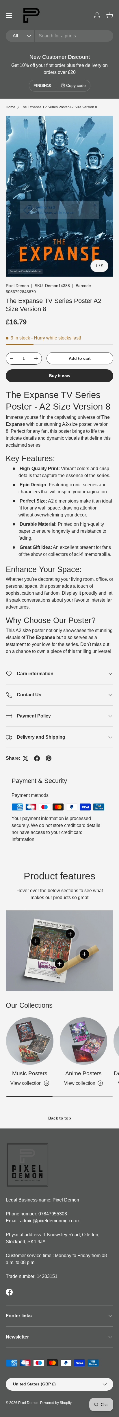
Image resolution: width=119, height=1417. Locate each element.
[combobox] (59, 36)
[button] (109, 15)
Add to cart (80, 358)
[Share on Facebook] (37, 758)
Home (10, 107)
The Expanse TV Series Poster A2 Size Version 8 (59, 107)
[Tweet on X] (25, 758)
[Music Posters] (29, 1041)
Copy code (76, 85)
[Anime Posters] (83, 1041)
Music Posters (29, 1073)
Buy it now (59, 375)
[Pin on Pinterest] (48, 758)
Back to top (59, 1118)
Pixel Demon (17, 285)
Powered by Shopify (56, 1403)
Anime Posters (83, 1073)
